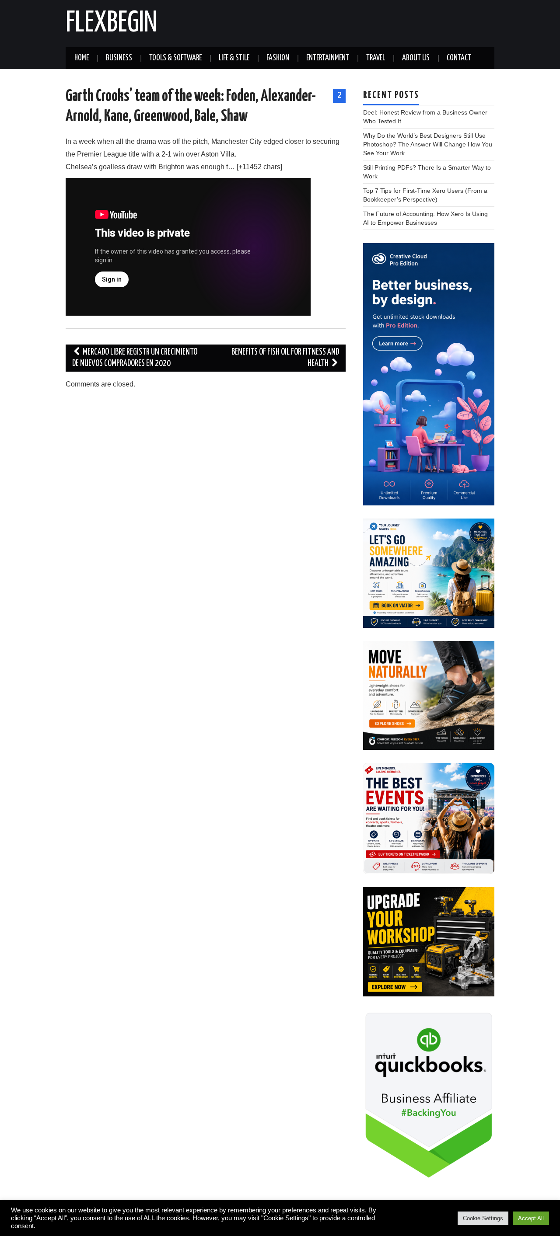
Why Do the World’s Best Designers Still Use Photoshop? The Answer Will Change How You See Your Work (427, 144)
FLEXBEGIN (111, 24)
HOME (81, 58)
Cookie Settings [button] (483, 1218)
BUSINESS (119, 58)
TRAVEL (375, 58)
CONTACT (459, 58)
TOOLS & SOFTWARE (175, 58)
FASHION (277, 58)
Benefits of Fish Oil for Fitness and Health (285, 358)
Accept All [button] (531, 1218)
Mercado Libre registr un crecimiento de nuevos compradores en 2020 (134, 358)
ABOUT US (416, 58)
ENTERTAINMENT (327, 58)
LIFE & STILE (234, 58)
